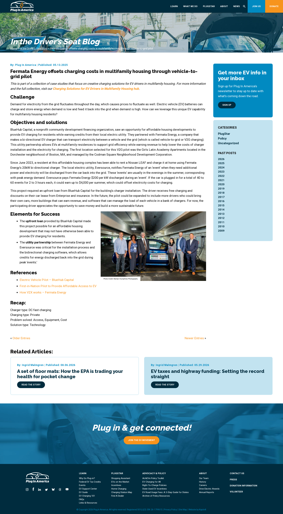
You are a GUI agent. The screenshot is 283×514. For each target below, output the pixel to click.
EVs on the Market (120, 482)
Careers (203, 485)
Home (13, 48)
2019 (221, 188)
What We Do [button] (190, 6)
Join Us (256, 6)
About (224, 6)
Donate (274, 6)
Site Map (183, 510)
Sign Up (226, 105)
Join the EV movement (141, 440)
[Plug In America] (33, 6)
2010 (221, 226)
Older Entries (21, 338)
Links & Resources (88, 503)
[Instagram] (28, 489)
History (202, 482)
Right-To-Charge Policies (154, 485)
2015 (221, 205)
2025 (221, 163)
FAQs (81, 499)
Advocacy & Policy (154, 473)
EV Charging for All (151, 482)
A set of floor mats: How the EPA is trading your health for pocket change (70, 373)
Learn (174, 6)
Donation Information (243, 486)
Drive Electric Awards (209, 489)
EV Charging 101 (87, 496)
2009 (221, 230)
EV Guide (83, 492)
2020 (221, 184)
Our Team (204, 478)
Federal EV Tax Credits (90, 482)
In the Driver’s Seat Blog (33, 48)
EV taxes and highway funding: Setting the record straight (207, 373)
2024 (221, 167)
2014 (221, 209)
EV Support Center (88, 489)
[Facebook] (33, 489)
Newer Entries (194, 338)
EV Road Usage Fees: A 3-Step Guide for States (165, 492)
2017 (221, 197)
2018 (221, 192)
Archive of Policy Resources (156, 496)
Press (233, 480)
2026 (221, 159)
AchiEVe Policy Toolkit (153, 478)
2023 (221, 171)
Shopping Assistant (120, 478)
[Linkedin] (39, 489)
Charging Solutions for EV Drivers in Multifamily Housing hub (96, 88)
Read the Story (31, 384)
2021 (221, 180)
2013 (221, 214)
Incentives (116, 485)
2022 (221, 176)
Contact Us (237, 473)
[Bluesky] (53, 489)
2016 (221, 201)
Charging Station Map (121, 492)
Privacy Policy (170, 510)
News (236, 6)
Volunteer (236, 492)
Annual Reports (206, 492)
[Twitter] (46, 489)
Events (82, 485)
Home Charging (118, 489)
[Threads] (60, 489)
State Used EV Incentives (154, 489)
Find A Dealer (117, 496)
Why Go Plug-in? (87, 478)
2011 (221, 222)
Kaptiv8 (202, 509)
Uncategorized (228, 143)
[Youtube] (66, 489)
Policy (222, 138)
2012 (221, 218)
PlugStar (209, 6)
